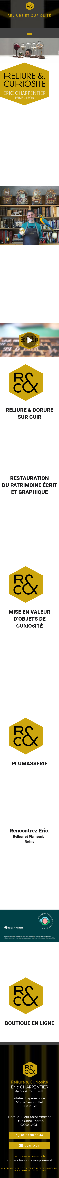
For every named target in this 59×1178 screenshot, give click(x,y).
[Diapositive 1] (16, 465)
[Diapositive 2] (22, 465)
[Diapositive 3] (29, 465)
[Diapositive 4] (36, 465)
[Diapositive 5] (43, 465)
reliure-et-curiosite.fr (29, 1156)
